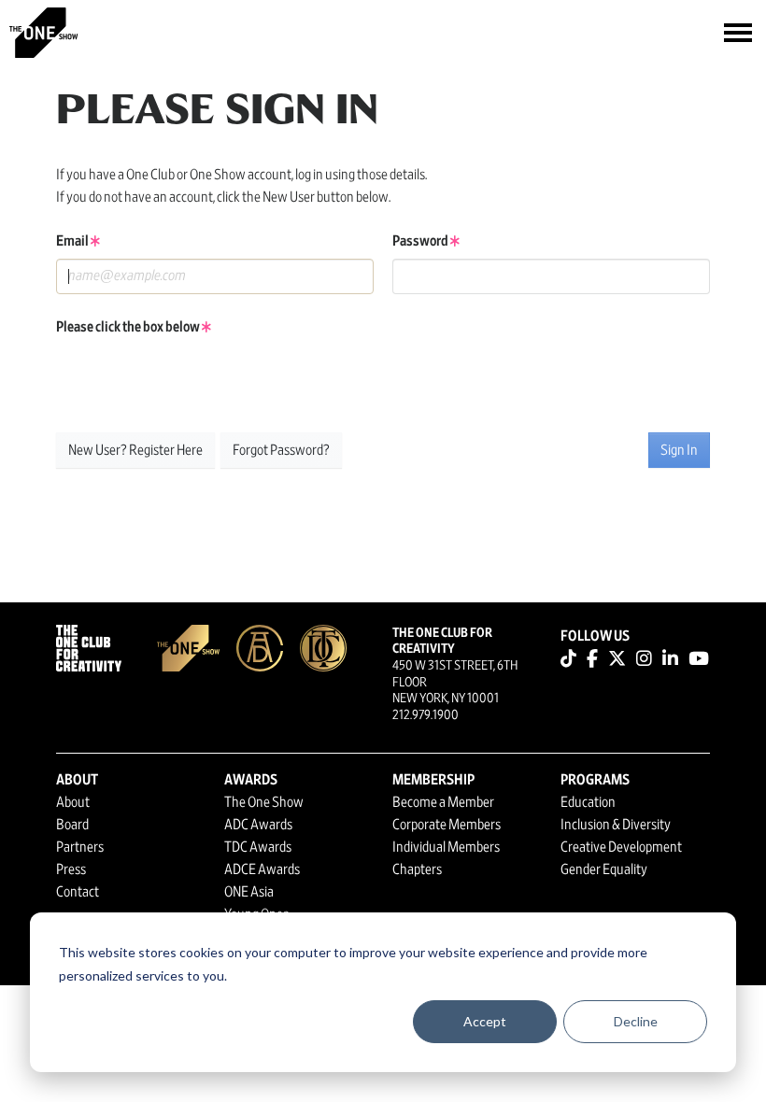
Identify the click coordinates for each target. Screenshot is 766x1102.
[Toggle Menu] (738, 32)
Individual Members (446, 847)
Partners (80, 847)
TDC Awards (257, 847)
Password (421, 240)
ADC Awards (258, 824)
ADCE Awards (262, 869)
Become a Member (443, 802)
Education (588, 802)
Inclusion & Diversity (615, 824)
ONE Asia (249, 891)
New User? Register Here (135, 450)
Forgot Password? (281, 450)
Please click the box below (129, 326)
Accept (484, 1021)
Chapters (417, 869)
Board (72, 824)
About (73, 802)
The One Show (264, 802)
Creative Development (621, 847)
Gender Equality (603, 869)
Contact (77, 891)
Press (71, 869)
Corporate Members (446, 824)
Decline (636, 1021)
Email (73, 240)
